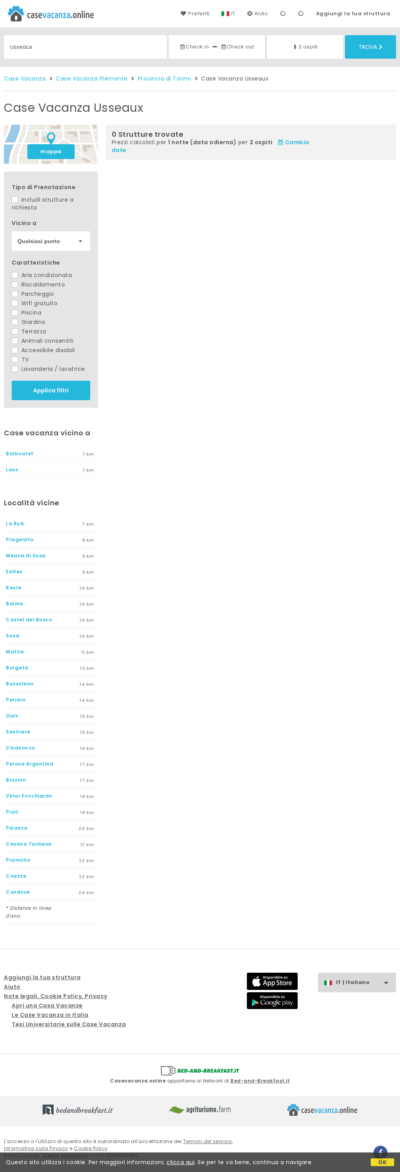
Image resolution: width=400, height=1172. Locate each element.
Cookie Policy (91, 1148)
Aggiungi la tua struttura (353, 13)
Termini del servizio (207, 1141)
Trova (368, 47)
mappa (51, 151)
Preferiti (198, 13)
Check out (240, 46)
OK (382, 1162)
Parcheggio (37, 294)
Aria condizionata (46, 275)
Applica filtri (51, 390)
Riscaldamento (42, 284)
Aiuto (261, 13)
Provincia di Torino (164, 78)
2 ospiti (308, 46)
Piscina (30, 313)
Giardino (33, 322)
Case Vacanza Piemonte (92, 78)
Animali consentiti (47, 341)
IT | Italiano (353, 982)
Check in (197, 46)
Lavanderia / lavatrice (52, 369)
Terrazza (33, 331)
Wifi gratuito (38, 303)
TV (24, 359)
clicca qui (180, 1162)
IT (233, 13)
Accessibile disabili (47, 350)
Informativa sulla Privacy (36, 1148)
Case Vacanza (25, 78)
